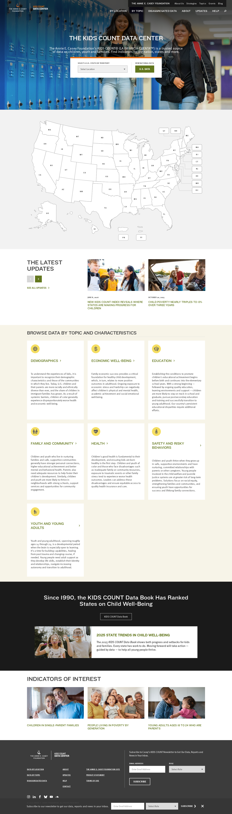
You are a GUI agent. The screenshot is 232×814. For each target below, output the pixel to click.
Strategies (191, 3)
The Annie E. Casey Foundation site (103, 769)
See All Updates (37, 287)
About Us (179, 3)
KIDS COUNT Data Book (116, 616)
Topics (202, 3)
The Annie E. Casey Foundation (151, 3)
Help (215, 10)
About (186, 10)
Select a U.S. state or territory (94, 63)
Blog (220, 3)
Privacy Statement (95, 775)
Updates (201, 10)
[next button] (38, 279)
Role (171, 763)
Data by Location (35, 769)
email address (136, 763)
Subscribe (139, 781)
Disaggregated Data (162, 10)
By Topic (137, 10)
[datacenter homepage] (40, 8)
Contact (67, 786)
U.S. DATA (144, 69)
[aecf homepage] (18, 7)
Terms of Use (92, 780)
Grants (212, 3)
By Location (118, 10)
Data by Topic (33, 775)
